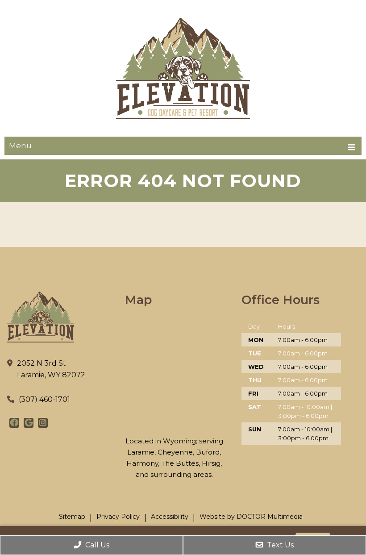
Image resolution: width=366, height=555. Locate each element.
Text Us (279, 545)
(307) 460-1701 (44, 399)
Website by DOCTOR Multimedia (251, 517)
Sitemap (72, 517)
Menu (20, 145)
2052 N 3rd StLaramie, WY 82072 (51, 369)
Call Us (96, 545)
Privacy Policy (118, 517)
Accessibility (169, 517)
